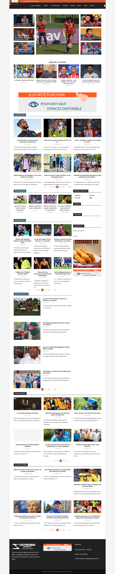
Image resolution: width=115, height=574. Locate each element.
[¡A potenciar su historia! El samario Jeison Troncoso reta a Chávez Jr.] (91, 20)
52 (63, 187)
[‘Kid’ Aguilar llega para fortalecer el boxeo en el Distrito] (27, 331)
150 (55, 290)
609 (70, 187)
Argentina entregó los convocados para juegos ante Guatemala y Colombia (87, 517)
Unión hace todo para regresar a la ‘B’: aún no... (57, 141)
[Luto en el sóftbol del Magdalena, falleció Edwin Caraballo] (27, 355)
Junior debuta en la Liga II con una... (31, 1)
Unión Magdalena (55, 5)
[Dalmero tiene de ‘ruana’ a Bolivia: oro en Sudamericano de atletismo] (57, 163)
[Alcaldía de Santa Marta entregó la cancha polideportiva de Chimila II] (87, 163)
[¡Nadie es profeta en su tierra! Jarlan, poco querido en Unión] (46, 71)
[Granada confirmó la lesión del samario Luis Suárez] (63, 230)
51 (60, 187)
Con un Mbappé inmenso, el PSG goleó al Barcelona (63, 273)
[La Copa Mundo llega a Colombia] (27, 403)
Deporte (46, 5)
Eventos (79, 5)
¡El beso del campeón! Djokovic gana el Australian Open (22, 240)
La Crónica (72, 5)
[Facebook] (99, 1)
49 (54, 187)
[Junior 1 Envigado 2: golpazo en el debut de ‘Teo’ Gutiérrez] (87, 128)
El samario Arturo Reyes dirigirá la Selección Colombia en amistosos (57, 517)
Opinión (85, 5)
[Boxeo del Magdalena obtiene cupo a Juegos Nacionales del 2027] (91, 48)
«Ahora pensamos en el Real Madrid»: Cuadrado (27, 445)
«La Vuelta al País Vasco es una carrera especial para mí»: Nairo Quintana (57, 445)
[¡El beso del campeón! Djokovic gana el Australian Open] (22, 230)
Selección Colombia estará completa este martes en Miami (87, 485)
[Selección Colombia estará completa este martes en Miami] (87, 475)
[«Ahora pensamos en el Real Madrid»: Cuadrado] (27, 435)
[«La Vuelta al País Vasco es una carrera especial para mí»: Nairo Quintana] (57, 435)
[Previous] (19, 1)
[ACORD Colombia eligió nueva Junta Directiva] (87, 435)
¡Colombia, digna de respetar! (24, 80)
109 (55, 389)
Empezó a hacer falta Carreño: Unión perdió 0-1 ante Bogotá (50, 208)
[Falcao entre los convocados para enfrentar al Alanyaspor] (43, 263)
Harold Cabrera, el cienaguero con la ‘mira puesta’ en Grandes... (27, 176)
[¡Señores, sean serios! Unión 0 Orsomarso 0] (35, 199)
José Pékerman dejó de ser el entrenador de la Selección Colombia (57, 470)
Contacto (91, 5)
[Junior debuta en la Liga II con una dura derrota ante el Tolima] (24, 34)
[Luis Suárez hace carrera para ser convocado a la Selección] (27, 128)
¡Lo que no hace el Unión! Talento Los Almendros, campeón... (55, 299)
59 (70, 530)
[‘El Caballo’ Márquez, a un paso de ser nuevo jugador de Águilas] (65, 199)
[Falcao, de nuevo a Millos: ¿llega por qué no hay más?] (91, 71)
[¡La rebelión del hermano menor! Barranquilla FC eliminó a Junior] (24, 20)
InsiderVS (70, 571)
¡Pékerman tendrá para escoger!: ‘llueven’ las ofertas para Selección (27, 517)
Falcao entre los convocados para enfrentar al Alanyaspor (42, 273)
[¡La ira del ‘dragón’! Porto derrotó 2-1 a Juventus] (43, 230)
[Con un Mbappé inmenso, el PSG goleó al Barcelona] (63, 263)
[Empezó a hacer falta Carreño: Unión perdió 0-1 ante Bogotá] (50, 199)
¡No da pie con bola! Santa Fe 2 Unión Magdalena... (20, 208)
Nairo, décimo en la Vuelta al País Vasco (87, 413)
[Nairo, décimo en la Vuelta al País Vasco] (87, 403)
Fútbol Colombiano (35, 5)
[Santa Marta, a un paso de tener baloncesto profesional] (27, 379)
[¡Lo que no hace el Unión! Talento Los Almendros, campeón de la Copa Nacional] (27, 307)
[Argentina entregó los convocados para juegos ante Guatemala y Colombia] (87, 506)
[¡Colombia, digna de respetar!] (24, 71)
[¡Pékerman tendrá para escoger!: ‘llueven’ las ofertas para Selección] (27, 506)
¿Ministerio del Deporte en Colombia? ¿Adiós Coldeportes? (57, 414)
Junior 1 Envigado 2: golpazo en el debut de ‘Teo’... (87, 141)
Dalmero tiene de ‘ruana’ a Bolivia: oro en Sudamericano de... (57, 176)
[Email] (102, 1)
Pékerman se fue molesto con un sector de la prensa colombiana (27, 470)
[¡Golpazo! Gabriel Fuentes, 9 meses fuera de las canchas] (91, 34)
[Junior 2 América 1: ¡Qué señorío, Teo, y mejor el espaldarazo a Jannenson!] (68, 71)
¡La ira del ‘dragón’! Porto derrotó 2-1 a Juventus (42, 240)
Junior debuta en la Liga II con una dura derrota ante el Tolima (23, 38)
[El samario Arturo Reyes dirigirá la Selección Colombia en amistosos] (57, 506)
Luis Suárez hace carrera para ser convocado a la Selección (27, 141)
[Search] (102, 6)
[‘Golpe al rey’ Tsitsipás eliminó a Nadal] (22, 263)
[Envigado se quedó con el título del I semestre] (24, 48)
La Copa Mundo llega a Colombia (27, 413)
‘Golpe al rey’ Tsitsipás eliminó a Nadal (22, 273)
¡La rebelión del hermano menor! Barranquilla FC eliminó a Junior (22, 24)
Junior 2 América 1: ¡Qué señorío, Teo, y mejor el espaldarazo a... (68, 82)
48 (51, 187)
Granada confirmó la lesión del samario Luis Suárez (63, 240)
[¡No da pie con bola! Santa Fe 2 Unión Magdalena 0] (20, 199)
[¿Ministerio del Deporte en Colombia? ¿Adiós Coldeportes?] (57, 403)
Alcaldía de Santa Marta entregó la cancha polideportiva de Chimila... (87, 176)
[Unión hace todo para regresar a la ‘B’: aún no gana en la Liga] (57, 128)
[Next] (21, 1)
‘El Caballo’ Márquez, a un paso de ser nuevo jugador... (64, 208)
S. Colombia (64, 5)
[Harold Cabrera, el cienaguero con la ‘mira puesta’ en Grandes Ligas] (27, 163)
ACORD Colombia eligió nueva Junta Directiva (87, 445)
